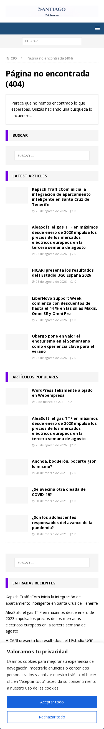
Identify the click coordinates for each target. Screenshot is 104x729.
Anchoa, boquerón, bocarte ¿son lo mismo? (64, 463)
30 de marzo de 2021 (51, 501)
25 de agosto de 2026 (51, 211)
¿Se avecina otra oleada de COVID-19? (59, 492)
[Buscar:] (52, 41)
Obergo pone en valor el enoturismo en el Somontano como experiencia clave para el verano (63, 343)
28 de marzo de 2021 (51, 473)
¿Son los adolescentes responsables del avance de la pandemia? (62, 522)
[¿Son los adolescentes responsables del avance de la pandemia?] (17, 523)
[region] (52, 685)
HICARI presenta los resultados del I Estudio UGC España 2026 (63, 272)
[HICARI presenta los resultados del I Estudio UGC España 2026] (17, 276)
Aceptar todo (52, 702)
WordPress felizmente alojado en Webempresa (62, 393)
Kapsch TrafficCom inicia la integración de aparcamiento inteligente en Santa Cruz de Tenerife (61, 197)
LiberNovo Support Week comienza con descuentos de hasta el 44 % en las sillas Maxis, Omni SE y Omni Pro (64, 306)
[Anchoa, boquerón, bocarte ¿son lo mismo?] (17, 467)
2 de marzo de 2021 (50, 402)
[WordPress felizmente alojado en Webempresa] (17, 396)
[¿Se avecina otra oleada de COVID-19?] (17, 495)
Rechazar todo (52, 717)
